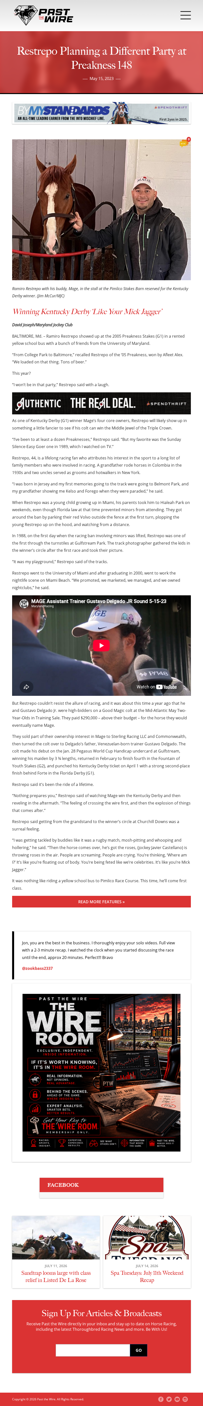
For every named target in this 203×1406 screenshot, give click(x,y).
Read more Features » (101, 901)
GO (139, 1350)
